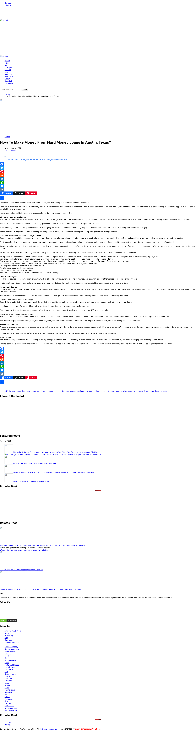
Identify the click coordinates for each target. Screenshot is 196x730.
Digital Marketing (12, 649)
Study (7, 697)
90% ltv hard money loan (15, 391)
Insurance (9, 669)
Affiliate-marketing (13, 631)
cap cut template (12, 642)
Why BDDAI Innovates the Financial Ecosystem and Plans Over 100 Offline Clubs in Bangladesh (40, 589)
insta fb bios (10, 667)
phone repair (10, 690)
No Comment (11, 150)
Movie (7, 685)
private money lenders (132, 391)
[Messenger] (98, 186)
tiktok (7, 701)
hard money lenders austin (70, 391)
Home (7, 60)
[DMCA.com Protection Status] (8, 621)
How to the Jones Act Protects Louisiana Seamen (21, 570)
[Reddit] (98, 175)
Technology (10, 83)
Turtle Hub (9, 706)
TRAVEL (8, 703)
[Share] (98, 198)
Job (6, 672)
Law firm (8, 676)
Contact (8, 3)
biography (9, 635)
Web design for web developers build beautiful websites (24, 550)
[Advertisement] (98, 38)
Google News (10, 660)
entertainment (11, 651)
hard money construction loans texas (42, 391)
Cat (6, 644)
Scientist (8, 81)
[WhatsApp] (98, 182)
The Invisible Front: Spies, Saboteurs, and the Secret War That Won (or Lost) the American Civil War (43, 545)
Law (6, 72)
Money (7, 79)
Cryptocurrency (11, 647)
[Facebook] (98, 164)
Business (8, 74)
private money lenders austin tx (155, 391)
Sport (7, 65)
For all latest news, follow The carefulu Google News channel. (37, 159)
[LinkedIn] (98, 179)
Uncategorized (11, 708)
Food (7, 656)
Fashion (8, 70)
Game (7, 658)
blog (6, 638)
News (7, 63)
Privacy (8, 5)
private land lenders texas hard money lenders (102, 391)
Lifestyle (8, 67)
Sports (7, 694)
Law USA (8, 678)
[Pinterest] (98, 171)
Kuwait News (10, 674)
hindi (7, 662)
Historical (9, 76)
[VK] (98, 189)
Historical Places (12, 665)
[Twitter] (98, 168)
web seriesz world (12, 710)
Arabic (7, 633)
